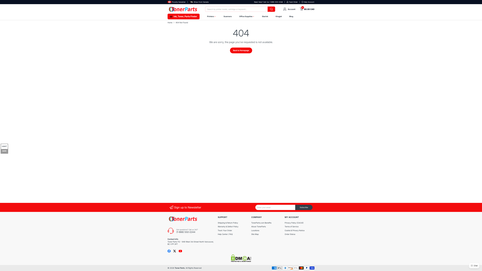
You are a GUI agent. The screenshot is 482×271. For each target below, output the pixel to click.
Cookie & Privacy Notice (295, 230)
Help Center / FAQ (225, 234)
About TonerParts (258, 226)
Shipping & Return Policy (228, 223)
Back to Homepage (241, 50)
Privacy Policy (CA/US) (294, 223)
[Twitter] (174, 251)
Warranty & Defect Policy (228, 226)
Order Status (290, 234)
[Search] (271, 9)
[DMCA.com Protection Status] (241, 261)
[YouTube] (180, 251)
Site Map (255, 234)
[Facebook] (169, 251)
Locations (255, 230)
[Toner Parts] (183, 9)
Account (291, 9)
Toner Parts (180, 268)
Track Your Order (225, 230)
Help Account (309, 2)
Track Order (293, 2)
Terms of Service (291, 226)
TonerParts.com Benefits (261, 223)
